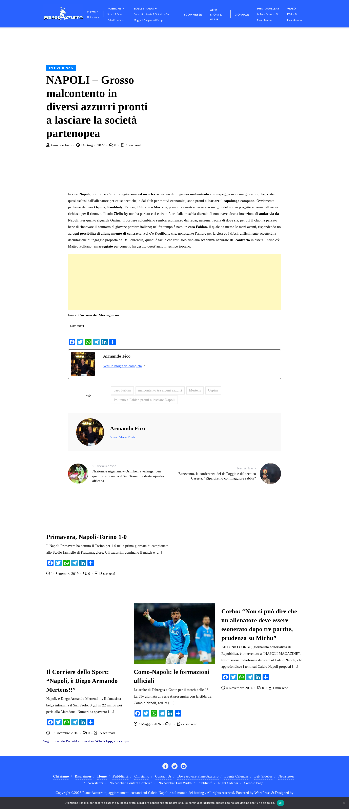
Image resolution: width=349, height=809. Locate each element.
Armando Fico (61, 145)
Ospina (213, 390)
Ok (281, 802)
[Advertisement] (174, 282)
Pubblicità (205, 783)
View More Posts (122, 437)
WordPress (262, 793)
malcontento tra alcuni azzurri (160, 390)
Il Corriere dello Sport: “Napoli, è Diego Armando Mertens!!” (82, 680)
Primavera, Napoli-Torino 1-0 (86, 536)
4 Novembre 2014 (239, 688)
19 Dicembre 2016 (64, 733)
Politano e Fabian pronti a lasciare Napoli (144, 400)
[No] (344, 803)
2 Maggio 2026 (149, 724)
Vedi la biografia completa (122, 366)
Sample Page (253, 783)
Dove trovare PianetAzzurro (198, 776)
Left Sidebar (263, 776)
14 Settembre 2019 (65, 574)
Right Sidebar (228, 783)
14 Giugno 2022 (93, 145)
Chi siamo (141, 776)
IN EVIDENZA (61, 68)
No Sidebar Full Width (175, 783)
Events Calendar (236, 776)
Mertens (195, 390)
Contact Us (163, 776)
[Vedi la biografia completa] (144, 366)
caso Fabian (122, 390)
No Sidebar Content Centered (130, 783)
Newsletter (286, 776)
